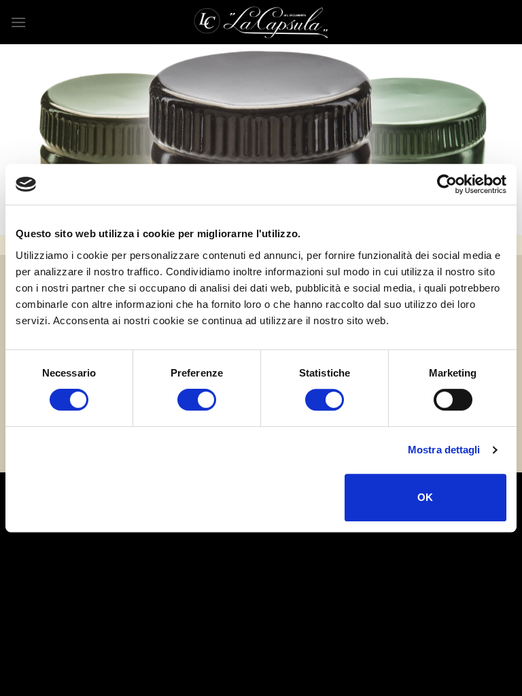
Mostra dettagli (444, 449)
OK (425, 497)
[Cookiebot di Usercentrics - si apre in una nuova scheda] (446, 184)
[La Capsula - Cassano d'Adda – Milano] (261, 22)
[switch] (196, 400)
